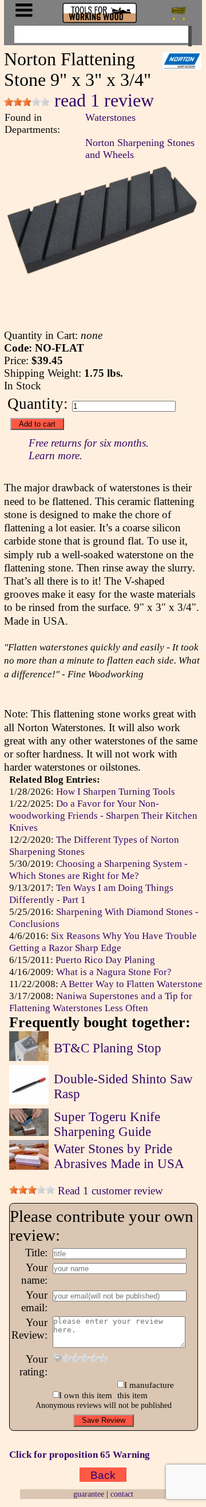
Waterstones (110, 117)
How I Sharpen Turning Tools (115, 791)
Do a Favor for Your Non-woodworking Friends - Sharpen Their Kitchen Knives (103, 815)
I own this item (85, 1395)
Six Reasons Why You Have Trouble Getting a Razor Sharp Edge (103, 941)
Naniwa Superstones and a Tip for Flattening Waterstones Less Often (100, 1001)
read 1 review (102, 100)
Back (103, 1474)
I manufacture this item (145, 1390)
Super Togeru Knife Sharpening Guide (107, 1124)
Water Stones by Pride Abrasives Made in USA (119, 1156)
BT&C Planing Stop (107, 1048)
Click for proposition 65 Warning (79, 1454)
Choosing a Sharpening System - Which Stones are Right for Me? (98, 869)
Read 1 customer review (109, 1191)
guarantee (88, 1493)
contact (121, 1493)
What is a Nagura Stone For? (114, 971)
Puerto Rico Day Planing (105, 959)
